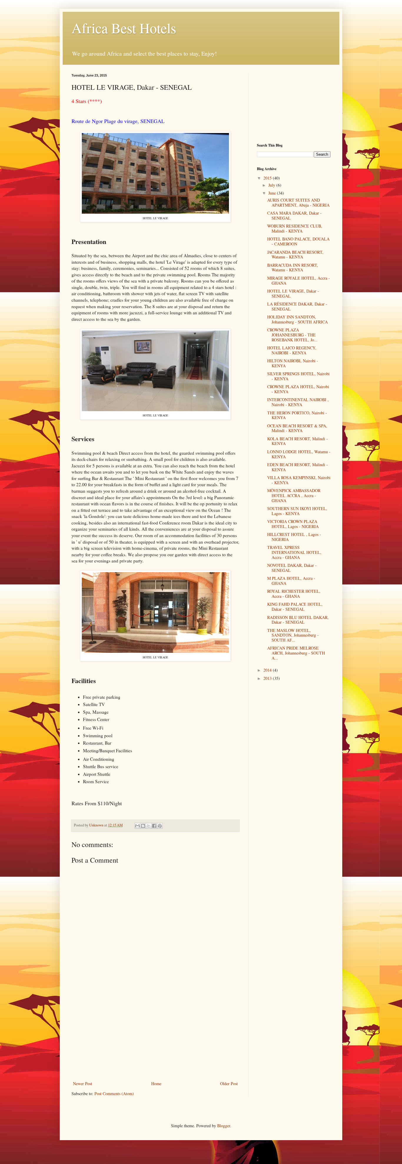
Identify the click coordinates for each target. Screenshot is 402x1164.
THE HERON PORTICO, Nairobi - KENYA (297, 415)
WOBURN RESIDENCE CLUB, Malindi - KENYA (294, 228)
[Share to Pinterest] (160, 826)
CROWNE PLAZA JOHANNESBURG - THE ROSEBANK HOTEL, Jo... (292, 335)
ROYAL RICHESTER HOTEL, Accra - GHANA (293, 593)
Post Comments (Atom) (114, 1093)
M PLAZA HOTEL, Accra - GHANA (291, 580)
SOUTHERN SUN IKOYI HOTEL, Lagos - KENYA (297, 511)
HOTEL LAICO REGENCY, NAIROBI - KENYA (291, 350)
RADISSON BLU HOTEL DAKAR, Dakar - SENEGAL (298, 620)
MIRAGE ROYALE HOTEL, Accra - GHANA (298, 280)
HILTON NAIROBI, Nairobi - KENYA (292, 363)
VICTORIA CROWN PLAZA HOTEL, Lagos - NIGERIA (293, 524)
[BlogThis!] (143, 826)
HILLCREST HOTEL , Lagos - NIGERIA (294, 537)
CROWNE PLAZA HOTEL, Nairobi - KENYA (298, 389)
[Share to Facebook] (154, 826)
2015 (268, 178)
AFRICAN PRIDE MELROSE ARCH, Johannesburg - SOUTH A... (296, 653)
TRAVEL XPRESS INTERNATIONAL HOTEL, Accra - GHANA (294, 552)
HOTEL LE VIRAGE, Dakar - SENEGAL (293, 293)
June (272, 193)
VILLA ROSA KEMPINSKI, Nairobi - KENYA (298, 480)
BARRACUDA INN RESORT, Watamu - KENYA (292, 267)
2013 (268, 678)
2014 (268, 670)
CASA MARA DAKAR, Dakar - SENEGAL (294, 215)
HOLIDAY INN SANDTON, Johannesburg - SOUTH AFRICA (297, 319)
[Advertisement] (155, 1035)
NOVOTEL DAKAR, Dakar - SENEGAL (292, 567)
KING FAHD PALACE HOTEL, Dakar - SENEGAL (295, 606)
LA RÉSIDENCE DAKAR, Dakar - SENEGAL (297, 306)
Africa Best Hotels (124, 27)
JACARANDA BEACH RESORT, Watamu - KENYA (295, 254)
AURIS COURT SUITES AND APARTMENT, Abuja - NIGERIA (298, 202)
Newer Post (82, 1083)
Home (156, 1083)
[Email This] (137, 826)
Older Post (229, 1083)
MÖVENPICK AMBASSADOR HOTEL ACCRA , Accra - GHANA (293, 495)
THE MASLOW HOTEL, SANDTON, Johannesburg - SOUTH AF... (293, 635)
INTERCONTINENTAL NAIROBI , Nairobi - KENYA (298, 402)
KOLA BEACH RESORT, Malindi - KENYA (297, 441)
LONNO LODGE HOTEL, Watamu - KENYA (298, 454)
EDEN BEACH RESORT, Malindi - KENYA (297, 467)
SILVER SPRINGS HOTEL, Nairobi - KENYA (298, 376)
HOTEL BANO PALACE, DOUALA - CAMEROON (298, 241)
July (272, 185)
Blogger (223, 1125)
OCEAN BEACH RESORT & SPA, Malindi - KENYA (297, 428)
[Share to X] (149, 826)
